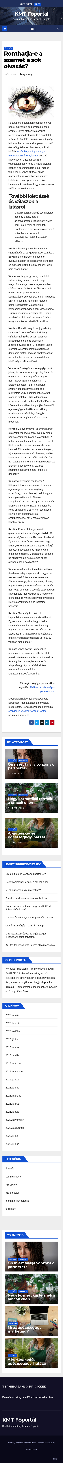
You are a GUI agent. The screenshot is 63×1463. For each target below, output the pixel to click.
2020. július (12, 1136)
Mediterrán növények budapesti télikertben (29, 917)
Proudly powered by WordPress (22, 1443)
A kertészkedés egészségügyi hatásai (27, 835)
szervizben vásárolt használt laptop (27, 711)
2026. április (12, 1015)
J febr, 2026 (17, 808)
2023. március (13, 1063)
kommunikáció (14, 1176)
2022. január (12, 1079)
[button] (58, 28)
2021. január (12, 1112)
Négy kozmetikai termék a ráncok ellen (30, 801)
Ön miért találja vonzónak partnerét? (31, 766)
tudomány (11, 1209)
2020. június (12, 1144)
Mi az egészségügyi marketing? (23, 890)
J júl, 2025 (16, 843)
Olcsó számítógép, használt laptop (25, 925)
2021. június (12, 1087)
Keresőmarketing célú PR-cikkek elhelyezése (27, 1397)
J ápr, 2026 (16, 774)
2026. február (13, 1023)
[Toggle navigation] (32, 28)
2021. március (13, 1095)
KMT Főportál (31, 14)
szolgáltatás (12, 1192)
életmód (8, 48)
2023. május (12, 1047)
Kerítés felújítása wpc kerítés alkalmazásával (30, 945)
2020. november (15, 1120)
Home (55, 1459)
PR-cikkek (23, 760)
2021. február (13, 1103)
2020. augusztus (15, 1128)
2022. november (15, 1071)
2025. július (12, 1039)
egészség (27, 74)
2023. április (12, 1055)
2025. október (13, 1031)
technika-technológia (17, 1200)
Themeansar (31, 1449)
